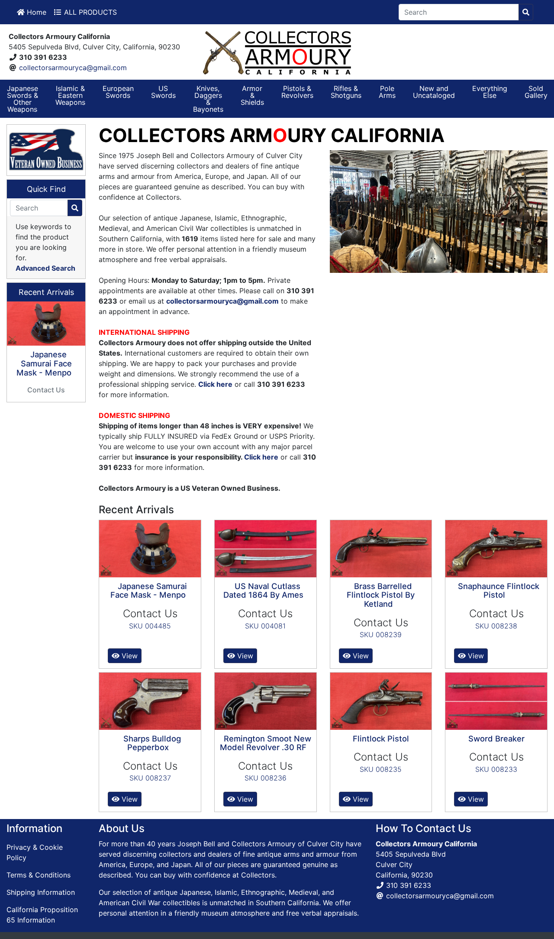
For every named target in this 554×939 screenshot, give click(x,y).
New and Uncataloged (434, 92)
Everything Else (489, 92)
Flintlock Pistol (381, 738)
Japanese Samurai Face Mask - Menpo (148, 590)
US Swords (163, 92)
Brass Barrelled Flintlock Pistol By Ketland (381, 595)
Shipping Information (40, 892)
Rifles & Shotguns (346, 92)
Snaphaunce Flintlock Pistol (498, 590)
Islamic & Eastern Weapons (70, 95)
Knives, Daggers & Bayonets (208, 98)
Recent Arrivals (46, 292)
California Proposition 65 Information (42, 914)
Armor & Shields (252, 95)
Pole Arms (387, 92)
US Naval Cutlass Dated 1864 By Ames (263, 590)
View (128, 655)
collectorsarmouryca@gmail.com (73, 67)
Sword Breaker (496, 738)
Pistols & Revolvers (297, 92)
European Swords (118, 92)
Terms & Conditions (38, 875)
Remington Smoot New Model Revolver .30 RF (265, 743)
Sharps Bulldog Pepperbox (152, 743)
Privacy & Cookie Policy (34, 852)
